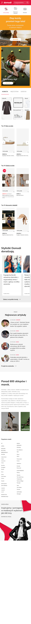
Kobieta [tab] (5, 91)
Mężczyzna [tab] (14, 91)
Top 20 (7, 126)
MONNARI (19, 445)
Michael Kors (4, 494)
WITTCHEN (19, 492)
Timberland (19, 479)
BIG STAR (3, 450)
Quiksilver (19, 463)
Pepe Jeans (19, 459)
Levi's (2, 492)
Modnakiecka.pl (4, 496)
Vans (18, 485)
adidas (2, 446)
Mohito (18, 443)
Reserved (19, 468)
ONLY (18, 456)
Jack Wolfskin (4, 485)
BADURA (3, 448)
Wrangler (19, 493)
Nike (18, 451)
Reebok (18, 466)
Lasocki (3, 490)
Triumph (18, 482)
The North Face (20, 477)
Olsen (18, 454)
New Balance (20, 449)
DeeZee (3, 465)
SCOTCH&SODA (20, 470)
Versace (18, 489)
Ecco (2, 471)
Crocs (2, 462)
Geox (2, 474)
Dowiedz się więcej (6, 516)
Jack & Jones (4, 483)
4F (1, 443)
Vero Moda (19, 487)
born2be (3, 454)
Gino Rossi (3, 476)
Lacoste (3, 488)
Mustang (19, 447)
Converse (3, 460)
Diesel (2, 469)
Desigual (3, 467)
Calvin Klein (3, 457)
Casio (2, 459)
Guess (2, 478)
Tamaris (18, 475)
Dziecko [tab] (23, 91)
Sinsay (18, 472)
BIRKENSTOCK (4, 452)
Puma (18, 460)
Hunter (2, 481)
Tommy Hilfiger (20, 481)
